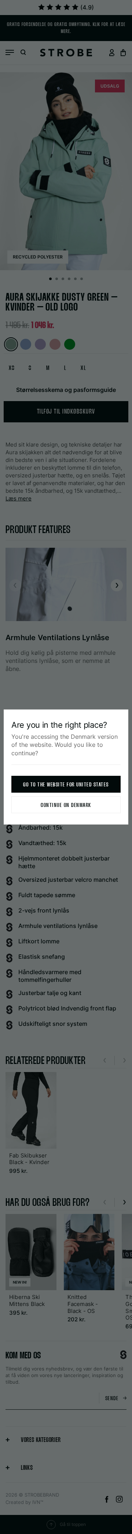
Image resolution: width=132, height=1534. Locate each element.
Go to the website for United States (66, 785)
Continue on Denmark (66, 805)
